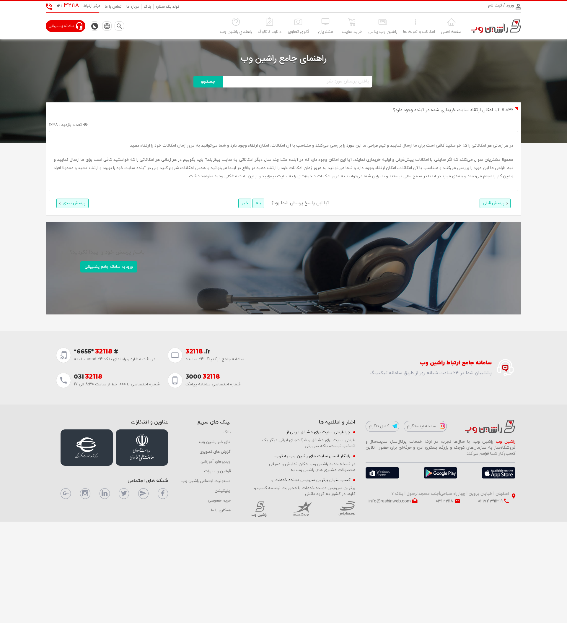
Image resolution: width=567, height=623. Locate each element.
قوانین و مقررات (217, 471)
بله (258, 203)
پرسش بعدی (74, 203)
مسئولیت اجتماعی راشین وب (206, 481)
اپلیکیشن (223, 491)
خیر (245, 203)
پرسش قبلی (493, 203)
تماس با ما (113, 6)
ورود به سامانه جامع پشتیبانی (109, 267)
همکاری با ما (221, 510)
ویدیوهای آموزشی (216, 461)
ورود (509, 5)
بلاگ (147, 6)
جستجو (208, 81)
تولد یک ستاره (167, 6)
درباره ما (132, 6)
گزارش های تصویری (215, 452)
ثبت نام (495, 5)
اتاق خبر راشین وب (215, 442)
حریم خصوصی (219, 500)
